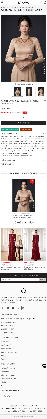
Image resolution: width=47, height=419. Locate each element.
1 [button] (22, 80)
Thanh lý (4, 359)
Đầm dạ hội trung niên (9, 352)
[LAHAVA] (23, 2)
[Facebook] (3, 308)
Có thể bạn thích (23, 222)
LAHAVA (7, 396)
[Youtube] (13, 308)
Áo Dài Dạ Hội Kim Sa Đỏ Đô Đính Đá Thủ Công (35, 268)
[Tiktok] (23, 308)
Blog (2, 385)
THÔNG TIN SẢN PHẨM (9, 133)
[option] (23, 48)
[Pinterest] (8, 308)
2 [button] (24, 80)
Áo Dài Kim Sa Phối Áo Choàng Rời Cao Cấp (11, 268)
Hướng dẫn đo (6, 372)
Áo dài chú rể (5, 345)
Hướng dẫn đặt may (8, 368)
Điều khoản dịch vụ (8, 375)
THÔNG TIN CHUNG (8, 160)
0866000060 (8, 332)
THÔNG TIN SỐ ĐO (7, 164)
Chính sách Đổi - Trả (8, 378)
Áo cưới (3, 355)
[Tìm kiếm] (41, 2)
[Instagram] (18, 308)
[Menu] (2, 2)
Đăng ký (42, 279)
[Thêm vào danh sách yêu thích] (32, 209)
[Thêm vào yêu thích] (45, 101)
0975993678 (8, 325)
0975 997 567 (8, 329)
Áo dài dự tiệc (6, 349)
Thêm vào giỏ (23, 123)
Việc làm (4, 382)
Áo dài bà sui (5, 342)
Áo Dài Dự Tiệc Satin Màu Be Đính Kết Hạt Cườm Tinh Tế (22, 216)
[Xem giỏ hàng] (45, 2)
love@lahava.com (9, 322)
